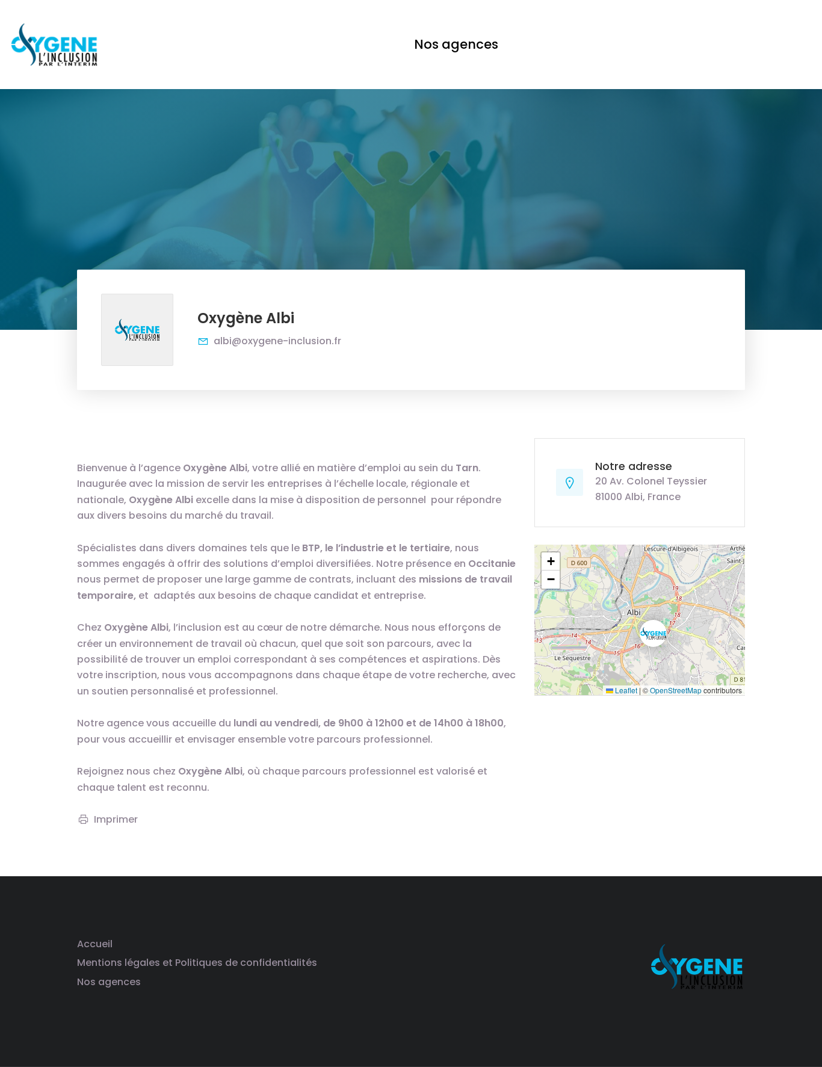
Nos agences (109, 982)
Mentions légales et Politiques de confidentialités (197, 963)
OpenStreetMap (676, 690)
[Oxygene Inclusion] (54, 44)
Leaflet (625, 690)
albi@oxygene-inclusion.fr (277, 341)
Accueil (95, 944)
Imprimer (116, 819)
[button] (643, 623)
